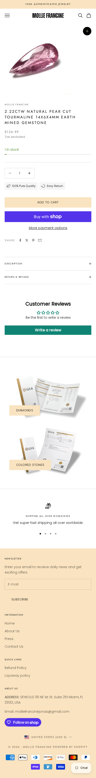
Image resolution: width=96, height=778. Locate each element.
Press (9, 638)
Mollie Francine (17, 104)
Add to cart (47, 202)
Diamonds (24, 410)
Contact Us (14, 646)
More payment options (48, 228)
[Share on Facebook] (20, 240)
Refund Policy (16, 667)
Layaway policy (17, 675)
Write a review (48, 330)
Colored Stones (30, 465)
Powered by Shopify (70, 747)
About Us (12, 631)
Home (10, 623)
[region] (48, 514)
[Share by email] (40, 240)
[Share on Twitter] (27, 240)
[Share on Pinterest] (33, 240)
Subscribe (19, 599)
